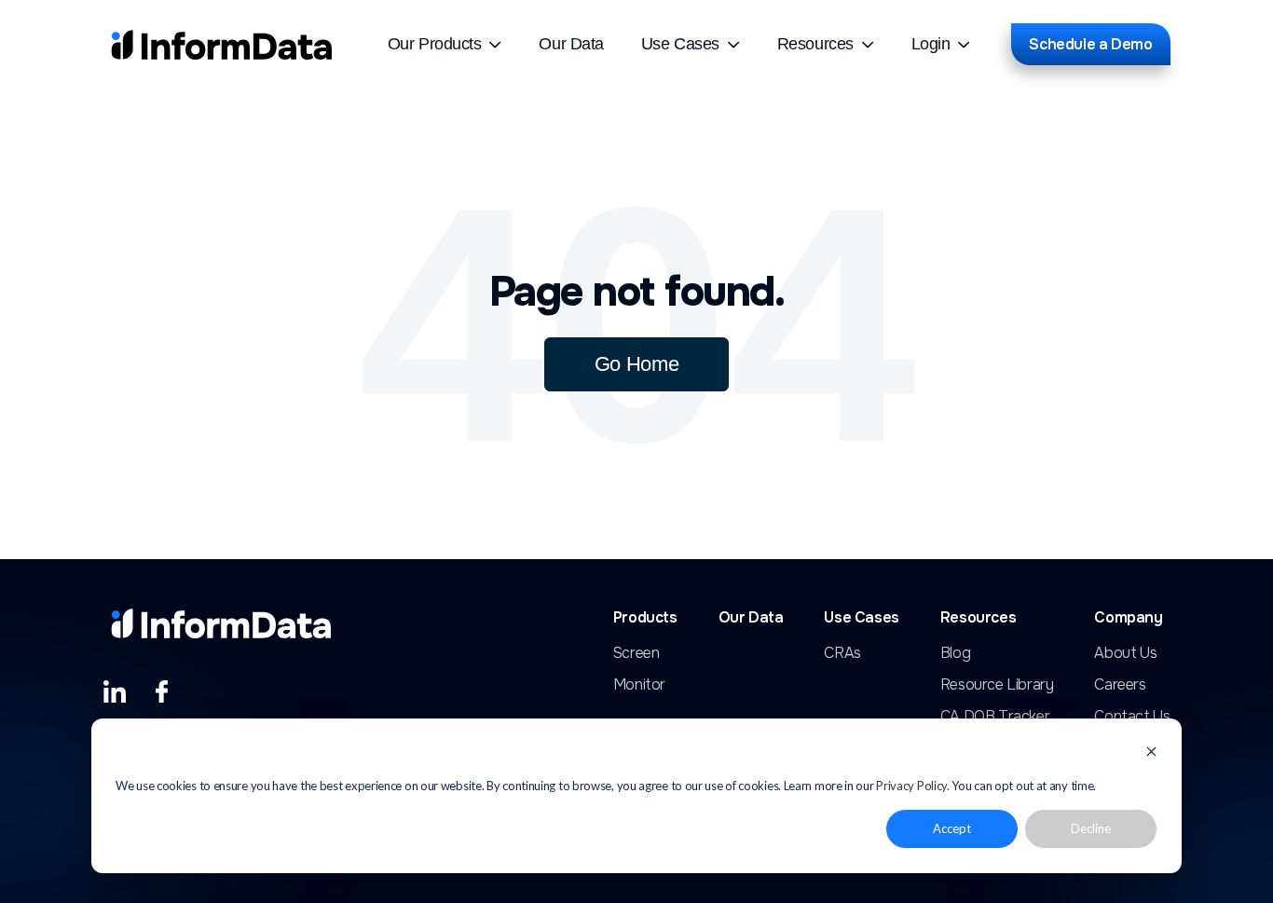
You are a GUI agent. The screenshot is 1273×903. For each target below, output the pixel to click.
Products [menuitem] (645, 618)
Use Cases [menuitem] (680, 43)
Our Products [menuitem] (435, 43)
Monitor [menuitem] (639, 685)
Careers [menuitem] (1119, 685)
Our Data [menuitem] (571, 43)
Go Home (637, 364)
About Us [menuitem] (1125, 653)
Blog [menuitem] (955, 653)
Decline (1091, 828)
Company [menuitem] (1128, 618)
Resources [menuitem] (815, 43)
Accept (952, 828)
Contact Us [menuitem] (1132, 716)
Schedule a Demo (1090, 44)
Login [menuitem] (931, 43)
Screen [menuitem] (636, 653)
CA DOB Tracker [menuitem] (994, 716)
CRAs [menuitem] (842, 653)
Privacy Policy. (913, 785)
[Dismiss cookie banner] (1151, 753)
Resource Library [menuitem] (997, 685)
